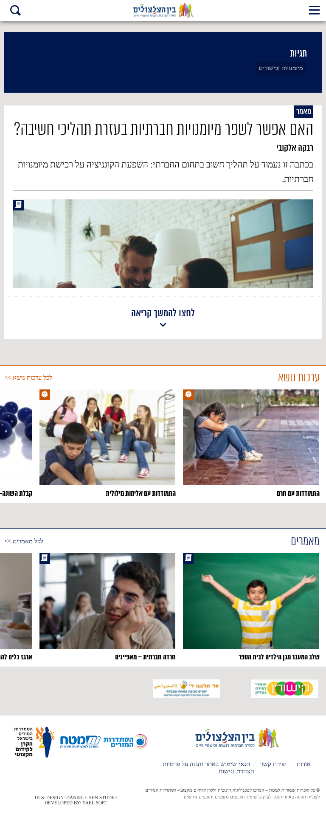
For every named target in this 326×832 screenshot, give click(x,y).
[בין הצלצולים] (236, 748)
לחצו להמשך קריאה (163, 314)
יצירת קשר (273, 764)
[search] (15, 11)
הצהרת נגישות (236, 771)
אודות (304, 764)
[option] (251, 444)
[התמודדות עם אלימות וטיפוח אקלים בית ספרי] (163, 10)
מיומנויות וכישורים (281, 68)
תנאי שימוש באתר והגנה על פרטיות (206, 764)
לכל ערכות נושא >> (28, 377)
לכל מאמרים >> (23, 541)
